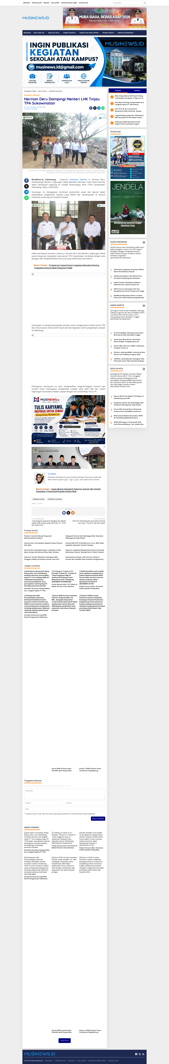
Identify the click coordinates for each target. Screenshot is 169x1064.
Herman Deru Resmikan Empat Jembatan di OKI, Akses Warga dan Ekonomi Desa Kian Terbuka (42, 551)
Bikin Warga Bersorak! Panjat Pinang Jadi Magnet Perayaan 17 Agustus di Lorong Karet (129, 97)
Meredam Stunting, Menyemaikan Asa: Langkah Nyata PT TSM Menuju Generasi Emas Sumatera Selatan (37, 590)
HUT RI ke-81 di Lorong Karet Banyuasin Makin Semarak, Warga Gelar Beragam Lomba (128, 110)
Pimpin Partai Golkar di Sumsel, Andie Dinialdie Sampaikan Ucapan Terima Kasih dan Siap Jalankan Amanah (91, 587)
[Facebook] (64, 513)
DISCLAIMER (81, 1061)
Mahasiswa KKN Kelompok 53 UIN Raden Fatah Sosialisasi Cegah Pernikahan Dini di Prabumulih (127, 123)
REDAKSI (71, 1061)
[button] (145, 3)
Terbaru (137, 90)
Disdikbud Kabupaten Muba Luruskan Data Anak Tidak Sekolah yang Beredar (129, 296)
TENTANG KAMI (60, 1061)
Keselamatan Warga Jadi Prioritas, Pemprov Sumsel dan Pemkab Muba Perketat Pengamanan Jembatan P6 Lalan (84, 558)
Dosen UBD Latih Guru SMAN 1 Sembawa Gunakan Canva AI (129, 347)
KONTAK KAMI (113, 1061)
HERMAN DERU (38, 499)
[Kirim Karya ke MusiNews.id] (68, 419)
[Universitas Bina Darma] (127, 157)
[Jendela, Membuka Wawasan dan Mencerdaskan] (127, 207)
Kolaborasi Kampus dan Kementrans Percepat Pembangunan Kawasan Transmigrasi (128, 277)
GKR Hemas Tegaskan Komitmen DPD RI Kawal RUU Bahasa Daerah (129, 270)
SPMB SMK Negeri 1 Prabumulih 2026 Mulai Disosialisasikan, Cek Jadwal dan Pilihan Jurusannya (128, 423)
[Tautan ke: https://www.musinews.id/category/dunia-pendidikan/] (143, 242)
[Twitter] (68, 513)
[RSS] (73, 513)
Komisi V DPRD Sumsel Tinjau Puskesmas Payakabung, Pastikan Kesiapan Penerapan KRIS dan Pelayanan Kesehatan (91, 770)
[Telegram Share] (99, 108)
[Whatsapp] (103, 108)
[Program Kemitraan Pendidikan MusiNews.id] (84, 62)
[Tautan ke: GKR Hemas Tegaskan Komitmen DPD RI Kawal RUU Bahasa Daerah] (127, 256)
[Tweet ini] (95, 108)
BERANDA (48, 1061)
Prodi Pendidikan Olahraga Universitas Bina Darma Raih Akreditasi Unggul (128, 334)
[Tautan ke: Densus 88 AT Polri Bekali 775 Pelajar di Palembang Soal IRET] (127, 383)
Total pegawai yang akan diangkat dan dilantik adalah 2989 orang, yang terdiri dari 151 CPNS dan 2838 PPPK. (49, 522)
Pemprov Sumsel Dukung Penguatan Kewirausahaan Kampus (38, 537)
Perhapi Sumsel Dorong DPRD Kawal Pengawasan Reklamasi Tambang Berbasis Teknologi (35, 616)
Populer (118, 90)
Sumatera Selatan (78, 179)
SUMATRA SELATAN (30, 109)
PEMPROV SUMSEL (55, 499)
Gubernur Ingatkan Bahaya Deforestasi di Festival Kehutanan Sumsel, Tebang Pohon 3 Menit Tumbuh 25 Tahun (85, 551)
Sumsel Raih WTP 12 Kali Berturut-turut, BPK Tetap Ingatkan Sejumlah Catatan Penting (85, 544)
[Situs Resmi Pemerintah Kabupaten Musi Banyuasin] (105, 18)
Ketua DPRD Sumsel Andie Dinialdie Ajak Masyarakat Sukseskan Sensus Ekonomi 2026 (64, 770)
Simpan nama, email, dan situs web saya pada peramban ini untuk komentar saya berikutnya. (60, 814)
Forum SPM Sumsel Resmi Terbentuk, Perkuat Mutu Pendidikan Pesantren (128, 410)
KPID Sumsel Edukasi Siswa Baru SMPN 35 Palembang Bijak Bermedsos (128, 417)
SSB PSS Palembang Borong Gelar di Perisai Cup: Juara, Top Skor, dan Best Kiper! (88, 521)
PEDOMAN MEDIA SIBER (97, 1061)
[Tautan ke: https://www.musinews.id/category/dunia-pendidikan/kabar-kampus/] (143, 305)
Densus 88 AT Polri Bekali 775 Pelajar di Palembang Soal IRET (128, 397)
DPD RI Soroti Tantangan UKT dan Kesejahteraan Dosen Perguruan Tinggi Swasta (129, 290)
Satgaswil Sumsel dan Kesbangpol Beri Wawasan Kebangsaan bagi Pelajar (84, 537)
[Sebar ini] (91, 108)
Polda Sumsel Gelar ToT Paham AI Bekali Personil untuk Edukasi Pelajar (64, 585)
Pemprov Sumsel (32, 95)
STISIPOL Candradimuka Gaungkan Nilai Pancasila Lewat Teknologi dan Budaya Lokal (129, 360)
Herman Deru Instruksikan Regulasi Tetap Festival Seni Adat (43, 544)
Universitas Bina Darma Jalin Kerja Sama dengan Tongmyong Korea (127, 340)
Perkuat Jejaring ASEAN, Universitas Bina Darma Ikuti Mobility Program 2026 (129, 353)
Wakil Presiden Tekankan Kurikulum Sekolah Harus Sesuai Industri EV (127, 283)
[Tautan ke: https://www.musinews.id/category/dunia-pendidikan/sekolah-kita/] (143, 369)
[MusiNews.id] (35, 18)
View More (64, 1040)
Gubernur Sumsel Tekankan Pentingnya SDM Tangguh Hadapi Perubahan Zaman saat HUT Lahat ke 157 (41, 558)
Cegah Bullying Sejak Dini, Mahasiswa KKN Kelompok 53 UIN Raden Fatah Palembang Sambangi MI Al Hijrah (129, 116)
